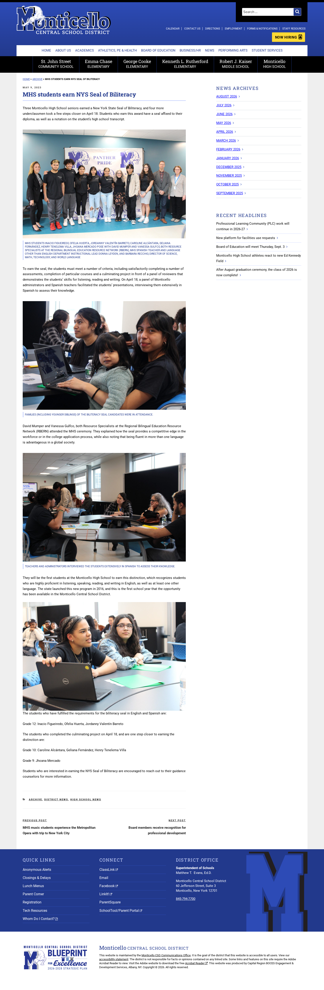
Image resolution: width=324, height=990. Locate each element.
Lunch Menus (33, 886)
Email (103, 878)
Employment (233, 28)
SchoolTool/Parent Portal (119, 910)
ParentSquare (110, 902)
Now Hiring (286, 37)
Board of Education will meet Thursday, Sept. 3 (250, 247)
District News (56, 799)
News (209, 50)
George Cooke (137, 63)
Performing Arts (233, 50)
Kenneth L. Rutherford (185, 63)
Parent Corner (33, 894)
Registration (32, 902)
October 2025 (227, 184)
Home (46, 50)
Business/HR (190, 50)
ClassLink (107, 870)
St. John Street (56, 63)
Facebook (107, 886)
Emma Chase (98, 63)
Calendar (172, 28)
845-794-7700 (185, 899)
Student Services (267, 50)
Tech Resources (35, 910)
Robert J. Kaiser (236, 63)
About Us (63, 50)
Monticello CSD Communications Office (166, 955)
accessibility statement (113, 959)
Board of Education (158, 50)
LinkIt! (104, 894)
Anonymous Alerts (37, 870)
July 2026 (223, 105)
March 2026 (226, 141)
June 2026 (224, 114)
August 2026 (226, 96)
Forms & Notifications (262, 28)
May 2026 (223, 123)
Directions (212, 28)
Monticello (274, 63)
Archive (35, 799)
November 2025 (229, 176)
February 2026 (228, 149)
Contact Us (192, 28)
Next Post (177, 820)
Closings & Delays (37, 878)
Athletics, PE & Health (117, 50)
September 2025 (229, 193)
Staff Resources (293, 28)
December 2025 (228, 167)
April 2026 (224, 132)
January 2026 (227, 158)
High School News (85, 799)
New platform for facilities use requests (245, 238)
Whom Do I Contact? (39, 919)
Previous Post (35, 820)
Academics (84, 50)
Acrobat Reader (194, 963)
